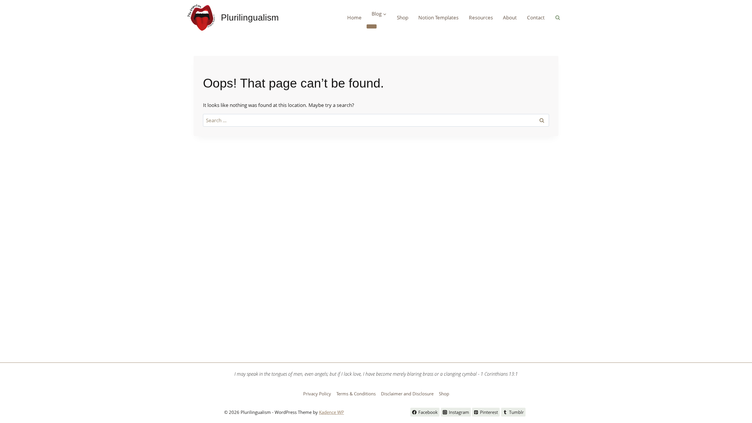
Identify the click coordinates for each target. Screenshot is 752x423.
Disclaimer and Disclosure (407, 394)
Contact (536, 17)
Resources (481, 17)
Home (354, 17)
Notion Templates (438, 17)
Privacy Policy (317, 394)
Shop (402, 17)
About (510, 17)
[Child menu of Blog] (372, 26)
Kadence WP (331, 412)
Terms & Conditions (356, 394)
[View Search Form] (558, 18)
